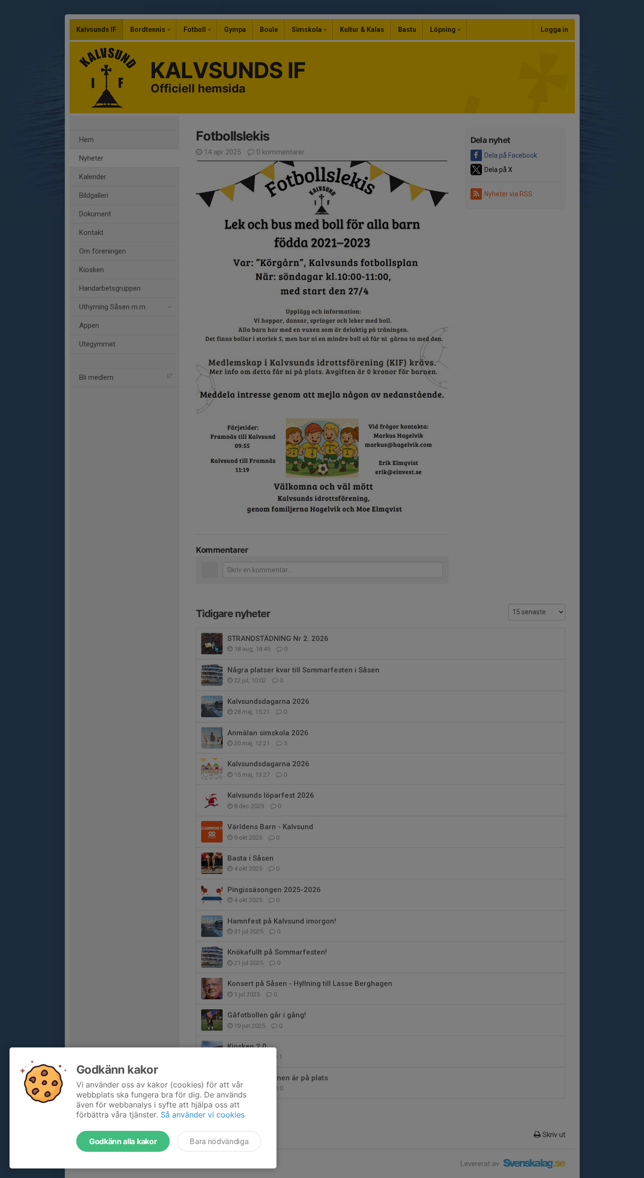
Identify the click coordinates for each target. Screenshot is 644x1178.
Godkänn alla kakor (123, 1141)
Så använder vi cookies (203, 1114)
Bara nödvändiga (219, 1141)
